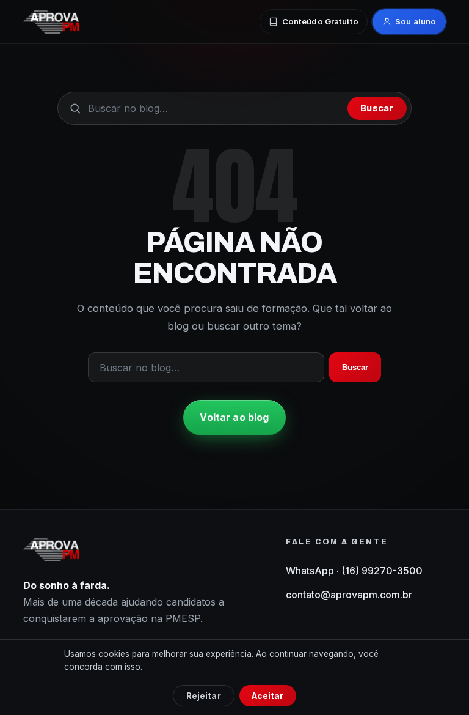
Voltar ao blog (234, 417)
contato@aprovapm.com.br (349, 594)
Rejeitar (203, 696)
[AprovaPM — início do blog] (50, 22)
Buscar (376, 108)
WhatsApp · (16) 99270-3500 (354, 571)
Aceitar (267, 696)
